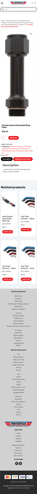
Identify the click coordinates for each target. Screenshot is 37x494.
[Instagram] (20, 463)
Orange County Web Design (22, 488)
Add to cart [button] (8, 232)
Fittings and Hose (11, 20)
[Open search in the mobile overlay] (18, 9)
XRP (6, 155)
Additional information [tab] (23, 159)
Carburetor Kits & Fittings (10, 149)
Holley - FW (23, 24)
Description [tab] (7, 159)
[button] (2, 3)
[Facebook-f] (16, 463)
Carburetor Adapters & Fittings (17, 22)
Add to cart (13, 138)
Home (3, 20)
